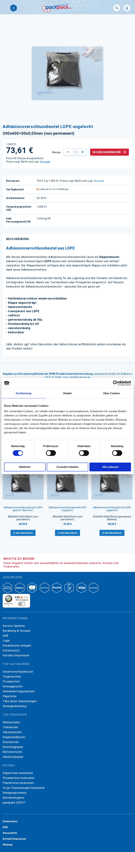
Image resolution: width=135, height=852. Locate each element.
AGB (5, 635)
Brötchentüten (12, 752)
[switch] (51, 453)
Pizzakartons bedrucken (19, 778)
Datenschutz (11, 650)
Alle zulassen (110, 466)
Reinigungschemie (14, 792)
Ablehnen (25, 466)
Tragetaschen (12, 676)
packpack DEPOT (14, 802)
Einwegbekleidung (14, 706)
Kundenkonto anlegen (17, 645)
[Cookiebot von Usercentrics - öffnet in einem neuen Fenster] (115, 383)
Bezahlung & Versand (16, 630)
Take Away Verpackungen (20, 701)
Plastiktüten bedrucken (18, 783)
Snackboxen (11, 742)
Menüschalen (11, 722)
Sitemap (7, 844)
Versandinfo (10, 833)
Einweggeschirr (13, 686)
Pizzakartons (11, 681)
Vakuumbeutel (12, 732)
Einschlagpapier (13, 747)
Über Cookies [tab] (111, 393)
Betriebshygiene (13, 797)
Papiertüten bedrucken (18, 773)
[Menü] (28, 596)
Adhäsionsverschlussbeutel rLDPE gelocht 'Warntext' (23, 509)
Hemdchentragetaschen (19, 691)
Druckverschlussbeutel (18, 671)
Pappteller (10, 696)
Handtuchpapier (13, 757)
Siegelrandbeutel (14, 737)
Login (6, 640)
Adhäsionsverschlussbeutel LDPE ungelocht (67, 509)
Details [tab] (67, 393)
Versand (45, 161)
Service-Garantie (14, 626)
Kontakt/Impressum (16, 655)
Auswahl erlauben (67, 466)
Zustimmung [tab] (23, 393)
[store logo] (56, 8)
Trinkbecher (10, 727)
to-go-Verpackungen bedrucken (24, 787)
